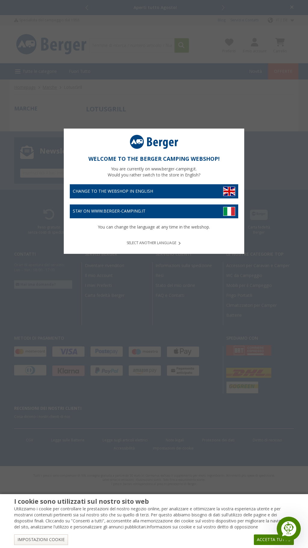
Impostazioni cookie (41, 539)
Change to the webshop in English (113, 191)
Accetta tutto (274, 539)
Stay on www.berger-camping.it (109, 211)
